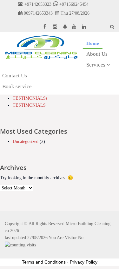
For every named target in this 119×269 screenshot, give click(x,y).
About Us (97, 54)
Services (96, 65)
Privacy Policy (83, 262)
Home (92, 43)
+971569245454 (73, 4)
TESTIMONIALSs (30, 98)
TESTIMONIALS (29, 105)
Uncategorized (25, 141)
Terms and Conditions (44, 262)
